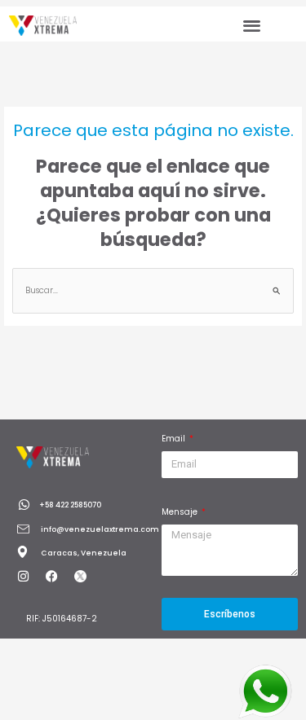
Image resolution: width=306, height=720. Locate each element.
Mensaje (181, 512)
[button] (251, 25)
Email (175, 438)
